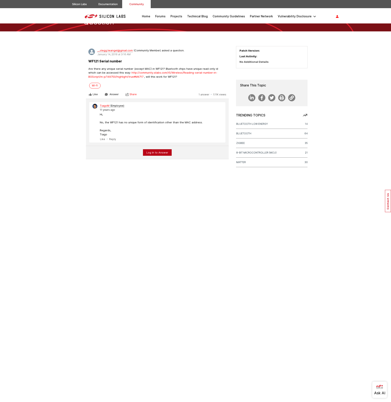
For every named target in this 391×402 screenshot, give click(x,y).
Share (133, 94)
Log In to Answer (157, 152)
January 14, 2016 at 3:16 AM (114, 54)
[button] (388, 201)
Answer (114, 94)
